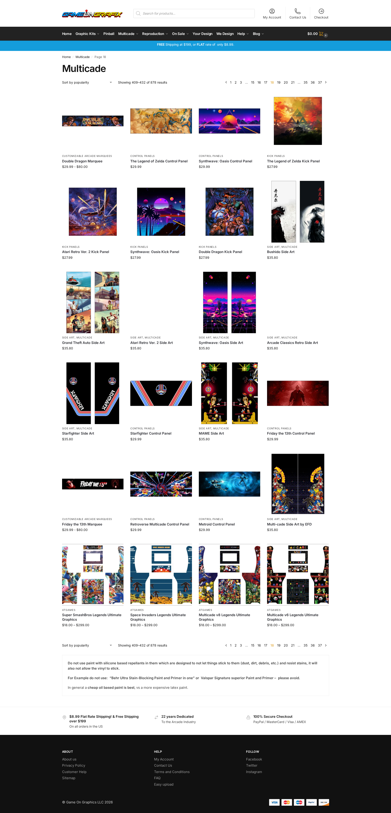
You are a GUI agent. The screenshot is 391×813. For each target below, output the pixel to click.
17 (265, 82)
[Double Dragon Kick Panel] (229, 212)
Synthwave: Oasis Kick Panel (154, 252)
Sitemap (68, 778)
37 (320, 82)
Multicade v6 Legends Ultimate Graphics (292, 617)
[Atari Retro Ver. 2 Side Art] (161, 302)
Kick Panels (276, 156)
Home (66, 57)
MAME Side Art (211, 433)
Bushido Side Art (280, 252)
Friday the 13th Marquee (82, 524)
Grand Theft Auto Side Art (83, 343)
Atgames (69, 610)
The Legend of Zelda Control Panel (159, 161)
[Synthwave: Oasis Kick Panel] (161, 212)
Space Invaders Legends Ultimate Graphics (158, 617)
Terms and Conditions (172, 772)
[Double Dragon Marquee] (93, 121)
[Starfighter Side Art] (93, 393)
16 (259, 82)
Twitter (251, 765)
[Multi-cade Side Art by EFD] (298, 484)
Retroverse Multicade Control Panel (159, 524)
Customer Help (74, 772)
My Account (272, 17)
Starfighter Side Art (78, 433)
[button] (318, 34)
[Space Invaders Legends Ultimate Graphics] (161, 575)
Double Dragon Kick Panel (220, 252)
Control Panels (142, 156)
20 (286, 82)
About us (69, 759)
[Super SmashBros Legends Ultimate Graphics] (93, 575)
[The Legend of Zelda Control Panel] (161, 121)
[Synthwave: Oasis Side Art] (229, 302)
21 (292, 82)
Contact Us (297, 17)
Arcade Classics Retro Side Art (292, 343)
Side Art (273, 246)
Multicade (83, 57)
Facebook (254, 759)
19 (279, 82)
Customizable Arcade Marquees (87, 156)
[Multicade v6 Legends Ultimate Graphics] (298, 575)
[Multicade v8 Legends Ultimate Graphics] (229, 575)
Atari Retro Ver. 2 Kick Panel (85, 252)
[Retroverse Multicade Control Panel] (161, 484)
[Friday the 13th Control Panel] (298, 393)
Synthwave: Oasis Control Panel (225, 161)
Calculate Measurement (161, 176)
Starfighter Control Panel (150, 433)
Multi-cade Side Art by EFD (289, 524)
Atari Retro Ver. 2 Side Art (151, 343)
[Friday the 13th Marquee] (93, 484)
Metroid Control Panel (217, 524)
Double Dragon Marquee (82, 161)
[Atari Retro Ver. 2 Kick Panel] (93, 212)
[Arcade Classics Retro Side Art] (298, 302)
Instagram (254, 772)
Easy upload (163, 784)
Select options (92, 176)
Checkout (321, 17)
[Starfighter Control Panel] (161, 393)
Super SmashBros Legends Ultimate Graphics (91, 617)
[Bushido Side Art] (298, 212)
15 (252, 82)
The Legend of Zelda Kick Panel (293, 161)
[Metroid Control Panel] (229, 484)
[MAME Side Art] (229, 393)
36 (313, 82)
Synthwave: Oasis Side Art (221, 343)
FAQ (157, 778)
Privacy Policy (73, 765)
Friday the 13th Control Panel (291, 433)
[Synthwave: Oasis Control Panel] (229, 121)
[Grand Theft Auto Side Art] (93, 302)
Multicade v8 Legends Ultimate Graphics (224, 617)
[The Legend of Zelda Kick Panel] (298, 121)
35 (305, 82)
